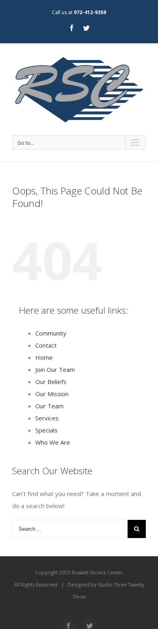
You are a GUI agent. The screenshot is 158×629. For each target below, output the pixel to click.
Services (47, 418)
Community (50, 333)
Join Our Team (55, 369)
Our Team (49, 406)
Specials (46, 430)
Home (44, 357)
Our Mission (51, 394)
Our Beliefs (50, 382)
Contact (46, 345)
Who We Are (52, 442)
